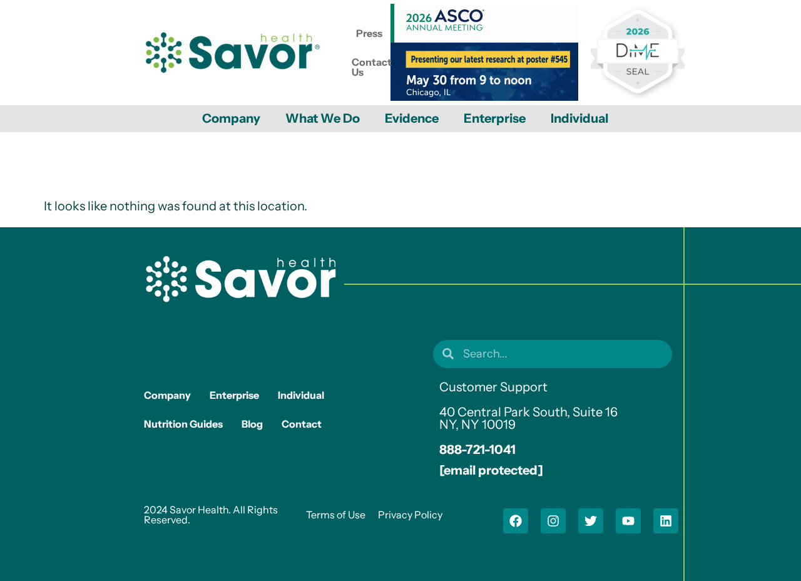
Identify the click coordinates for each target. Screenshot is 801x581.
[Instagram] (553, 520)
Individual (579, 118)
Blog (252, 424)
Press (369, 33)
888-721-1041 (477, 449)
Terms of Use (335, 514)
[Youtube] (628, 520)
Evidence (412, 118)
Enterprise (495, 118)
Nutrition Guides (183, 424)
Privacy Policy (410, 514)
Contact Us (372, 67)
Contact (302, 424)
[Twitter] (590, 520)
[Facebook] (515, 520)
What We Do (322, 118)
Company (231, 118)
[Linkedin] (665, 520)
